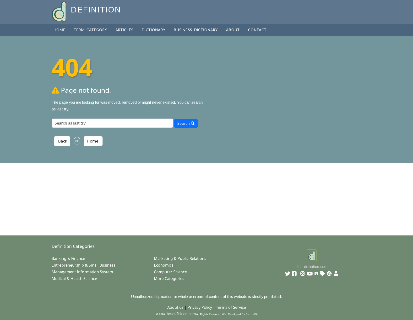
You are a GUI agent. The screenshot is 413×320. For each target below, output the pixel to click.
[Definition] (59, 11)
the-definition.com (180, 314)
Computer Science (170, 271)
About (233, 30)
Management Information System (82, 271)
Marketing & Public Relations (180, 258)
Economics (164, 265)
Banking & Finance (68, 258)
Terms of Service (231, 307)
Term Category (90, 30)
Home (59, 30)
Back (62, 141)
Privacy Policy (200, 307)
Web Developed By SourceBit (240, 314)
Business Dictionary (196, 30)
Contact (257, 30)
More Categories (169, 278)
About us (175, 307)
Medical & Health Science (74, 278)
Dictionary (153, 30)
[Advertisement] (195, 196)
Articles (124, 30)
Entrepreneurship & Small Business (83, 265)
